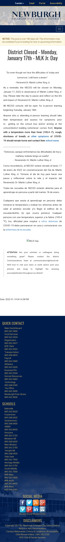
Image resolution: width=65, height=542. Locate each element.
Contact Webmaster (16, 531)
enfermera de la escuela (18, 229)
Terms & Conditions (36, 531)
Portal (42, 3)
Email (31, 3)
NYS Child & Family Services (32, 537)
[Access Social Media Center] (33, 506)
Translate (19, 3)
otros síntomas (49, 221)
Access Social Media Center (32, 514)
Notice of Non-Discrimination (32, 528)
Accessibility (56, 3)
